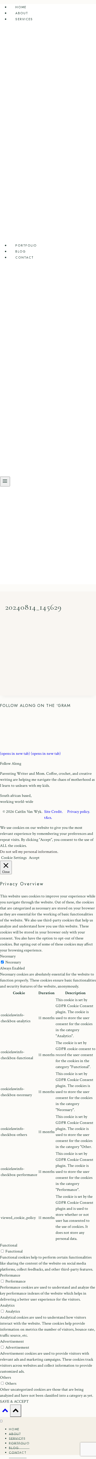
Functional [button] (8, 1245)
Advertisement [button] (12, 1341)
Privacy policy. (80, 811)
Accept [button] (34, 857)
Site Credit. (53, 811)
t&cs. (48, 817)
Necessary (13, 962)
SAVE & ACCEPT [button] (14, 1401)
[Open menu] (5, 481)
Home (20, 7)
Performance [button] (10, 1275)
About (21, 13)
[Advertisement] (48, 536)
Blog (20, 251)
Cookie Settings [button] (14, 857)
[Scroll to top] (5, 1411)
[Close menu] (1, 1421)
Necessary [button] (8, 956)
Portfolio (26, 245)
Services (24, 19)
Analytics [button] (7, 1305)
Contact (24, 257)
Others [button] (5, 1377)
